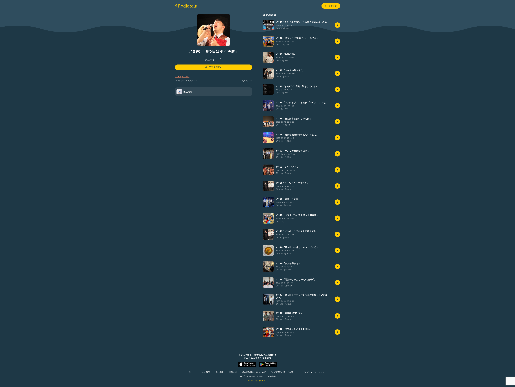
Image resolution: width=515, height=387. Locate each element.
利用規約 (272, 376)
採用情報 (233, 372)
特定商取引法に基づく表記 (254, 372)
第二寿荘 (209, 59)
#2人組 (178, 76)
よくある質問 (204, 372)
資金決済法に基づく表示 (282, 372)
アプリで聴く (215, 67)
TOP (191, 372)
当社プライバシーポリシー (251, 376)
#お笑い (185, 76)
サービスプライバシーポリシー (312, 372)
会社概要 (219, 372)
